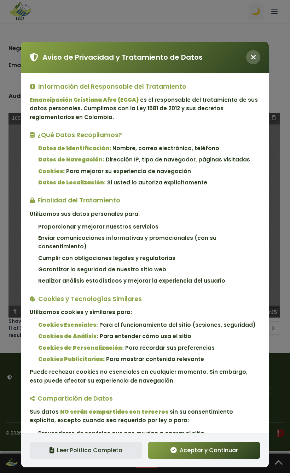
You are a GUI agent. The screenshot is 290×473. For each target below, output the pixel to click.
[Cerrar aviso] (253, 57)
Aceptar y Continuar (209, 450)
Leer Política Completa (89, 450)
